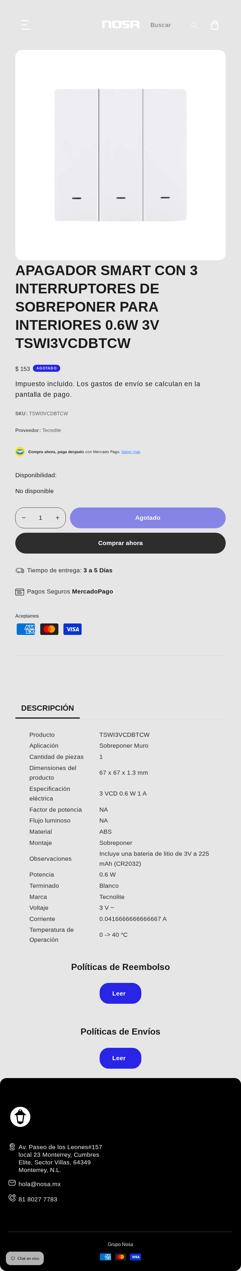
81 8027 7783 (38, 1199)
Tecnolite (51, 430)
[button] (26, 25)
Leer (118, 993)
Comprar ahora (120, 542)
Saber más (130, 452)
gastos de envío (117, 384)
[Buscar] (194, 25)
